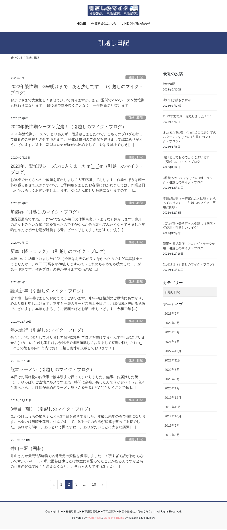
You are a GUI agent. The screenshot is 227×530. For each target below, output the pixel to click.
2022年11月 (172, 360)
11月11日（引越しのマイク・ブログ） (189, 264)
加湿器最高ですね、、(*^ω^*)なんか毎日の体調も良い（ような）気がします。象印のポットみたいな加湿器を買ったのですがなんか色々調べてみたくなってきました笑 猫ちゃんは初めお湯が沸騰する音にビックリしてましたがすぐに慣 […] (77, 224)
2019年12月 (172, 397)
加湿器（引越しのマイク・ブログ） (45, 211)
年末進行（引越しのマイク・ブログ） (48, 330)
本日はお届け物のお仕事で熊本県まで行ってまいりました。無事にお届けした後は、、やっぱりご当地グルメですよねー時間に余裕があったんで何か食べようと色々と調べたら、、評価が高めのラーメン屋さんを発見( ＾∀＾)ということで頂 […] (77, 382)
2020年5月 (172, 379)
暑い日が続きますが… (178, 100)
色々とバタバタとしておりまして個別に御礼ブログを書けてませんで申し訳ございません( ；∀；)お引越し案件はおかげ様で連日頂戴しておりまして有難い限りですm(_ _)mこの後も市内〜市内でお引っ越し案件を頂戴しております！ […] (77, 343)
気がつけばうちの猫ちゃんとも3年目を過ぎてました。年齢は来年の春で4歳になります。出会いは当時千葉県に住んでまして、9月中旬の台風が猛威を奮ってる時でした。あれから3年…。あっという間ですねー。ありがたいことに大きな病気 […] (78, 421)
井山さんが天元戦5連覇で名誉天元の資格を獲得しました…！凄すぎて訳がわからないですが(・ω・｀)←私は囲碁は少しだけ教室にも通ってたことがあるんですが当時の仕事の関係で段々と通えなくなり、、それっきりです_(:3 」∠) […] (77, 461)
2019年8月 (172, 435)
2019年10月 (172, 416)
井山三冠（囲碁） (28, 448)
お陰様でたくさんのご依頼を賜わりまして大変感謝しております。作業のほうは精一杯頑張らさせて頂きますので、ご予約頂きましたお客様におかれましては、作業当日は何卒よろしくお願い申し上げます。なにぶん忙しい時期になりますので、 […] (77, 185)
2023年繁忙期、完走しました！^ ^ (187, 116)
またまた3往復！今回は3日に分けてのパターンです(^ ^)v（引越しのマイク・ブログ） (189, 137)
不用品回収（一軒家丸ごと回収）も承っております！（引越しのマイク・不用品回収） (189, 203)
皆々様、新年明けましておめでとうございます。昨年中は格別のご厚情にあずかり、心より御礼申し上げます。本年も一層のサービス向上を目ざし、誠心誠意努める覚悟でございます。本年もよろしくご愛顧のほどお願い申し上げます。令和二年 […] (77, 303)
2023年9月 (172, 313)
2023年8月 (172, 323)
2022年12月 (172, 351)
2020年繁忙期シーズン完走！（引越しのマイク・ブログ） (68, 126)
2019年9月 (172, 425)
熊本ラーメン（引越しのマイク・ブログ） (52, 369)
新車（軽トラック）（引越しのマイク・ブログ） (59, 251)
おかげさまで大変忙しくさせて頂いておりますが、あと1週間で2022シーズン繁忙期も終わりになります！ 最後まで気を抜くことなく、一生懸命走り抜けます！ (77, 102)
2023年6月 (172, 332)
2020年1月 (172, 388)
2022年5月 (172, 369)
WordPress (94, 517)
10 (94, 485)
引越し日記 (135, 77)
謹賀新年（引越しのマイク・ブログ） (48, 290)
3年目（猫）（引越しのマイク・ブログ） (51, 408)
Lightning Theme (114, 517)
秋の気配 (169, 84)
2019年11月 (172, 407)
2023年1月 (172, 342)
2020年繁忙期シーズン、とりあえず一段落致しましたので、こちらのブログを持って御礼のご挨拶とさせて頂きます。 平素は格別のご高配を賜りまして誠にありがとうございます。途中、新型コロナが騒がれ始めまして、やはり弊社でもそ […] (76, 139)
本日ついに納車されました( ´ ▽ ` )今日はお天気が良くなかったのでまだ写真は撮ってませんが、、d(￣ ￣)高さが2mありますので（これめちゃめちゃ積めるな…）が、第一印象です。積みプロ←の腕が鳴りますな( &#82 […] (77, 264)
